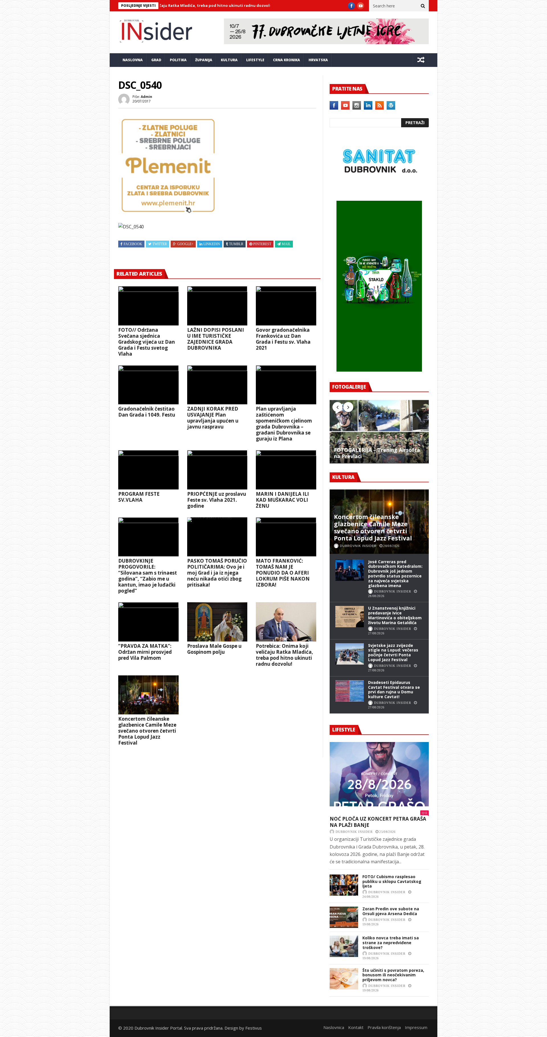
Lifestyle (255, 60)
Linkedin (211, 244)
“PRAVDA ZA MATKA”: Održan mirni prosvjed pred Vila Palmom (145, 652)
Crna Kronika (286, 60)
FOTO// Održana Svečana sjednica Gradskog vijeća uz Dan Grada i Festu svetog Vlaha (146, 342)
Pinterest (262, 244)
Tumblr (236, 244)
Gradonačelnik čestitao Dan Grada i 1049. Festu (146, 411)
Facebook (133, 244)
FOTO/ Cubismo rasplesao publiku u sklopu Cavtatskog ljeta (391, 881)
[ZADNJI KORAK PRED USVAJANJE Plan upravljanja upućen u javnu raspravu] (217, 385)
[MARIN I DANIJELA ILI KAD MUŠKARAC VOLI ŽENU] (286, 469)
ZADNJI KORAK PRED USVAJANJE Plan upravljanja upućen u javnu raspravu (212, 417)
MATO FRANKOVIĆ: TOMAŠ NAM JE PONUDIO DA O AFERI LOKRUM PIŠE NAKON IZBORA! (283, 573)
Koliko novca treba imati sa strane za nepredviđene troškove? (390, 942)
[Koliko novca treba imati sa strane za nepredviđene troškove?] (344, 946)
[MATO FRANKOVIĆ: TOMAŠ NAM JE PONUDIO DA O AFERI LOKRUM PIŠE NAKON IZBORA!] (286, 537)
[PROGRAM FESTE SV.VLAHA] (148, 469)
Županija (203, 60)
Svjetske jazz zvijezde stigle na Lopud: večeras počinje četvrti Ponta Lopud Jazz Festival (393, 652)
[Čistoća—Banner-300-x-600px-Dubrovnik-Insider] (379, 370)
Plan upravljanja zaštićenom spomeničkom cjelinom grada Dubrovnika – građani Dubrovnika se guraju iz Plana (284, 423)
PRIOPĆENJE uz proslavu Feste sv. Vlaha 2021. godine (216, 500)
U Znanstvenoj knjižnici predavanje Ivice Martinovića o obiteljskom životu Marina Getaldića (395, 615)
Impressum (416, 1027)
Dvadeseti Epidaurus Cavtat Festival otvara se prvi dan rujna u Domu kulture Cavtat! (394, 689)
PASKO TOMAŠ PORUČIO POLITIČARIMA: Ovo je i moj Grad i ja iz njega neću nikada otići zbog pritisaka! (217, 573)
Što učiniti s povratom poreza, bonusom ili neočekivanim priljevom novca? (393, 975)
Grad (156, 60)
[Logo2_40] (379, 188)
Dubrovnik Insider (358, 546)
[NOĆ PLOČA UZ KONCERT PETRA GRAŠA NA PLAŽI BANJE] (379, 774)
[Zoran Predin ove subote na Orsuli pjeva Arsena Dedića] (344, 917)
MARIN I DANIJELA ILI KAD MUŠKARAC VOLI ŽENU (282, 500)
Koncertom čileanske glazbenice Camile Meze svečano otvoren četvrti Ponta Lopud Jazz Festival (147, 731)
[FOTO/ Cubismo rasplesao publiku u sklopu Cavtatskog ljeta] (344, 885)
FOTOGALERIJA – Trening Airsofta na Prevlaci (377, 453)
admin (146, 96)
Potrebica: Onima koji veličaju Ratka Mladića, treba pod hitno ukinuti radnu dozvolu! (284, 655)
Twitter (159, 244)
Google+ (185, 244)
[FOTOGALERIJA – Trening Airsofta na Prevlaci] (379, 431)
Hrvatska (318, 60)
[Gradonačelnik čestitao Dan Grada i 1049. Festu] (148, 385)
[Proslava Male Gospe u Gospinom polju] (217, 622)
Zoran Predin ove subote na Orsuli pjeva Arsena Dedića (390, 911)
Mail (286, 244)
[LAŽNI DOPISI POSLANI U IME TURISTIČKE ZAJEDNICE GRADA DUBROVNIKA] (217, 305)
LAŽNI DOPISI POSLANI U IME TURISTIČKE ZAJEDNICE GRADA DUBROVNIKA (215, 339)
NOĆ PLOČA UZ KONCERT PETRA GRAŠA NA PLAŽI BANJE (378, 821)
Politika (178, 60)
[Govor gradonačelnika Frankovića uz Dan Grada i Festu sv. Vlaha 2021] (286, 305)
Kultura (229, 60)
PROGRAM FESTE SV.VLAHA (139, 497)
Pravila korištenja (384, 1027)
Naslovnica (333, 1027)
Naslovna (133, 60)
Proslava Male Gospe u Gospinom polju (214, 649)
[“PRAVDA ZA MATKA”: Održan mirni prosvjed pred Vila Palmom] (148, 622)
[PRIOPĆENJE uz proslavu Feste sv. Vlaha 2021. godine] (217, 469)
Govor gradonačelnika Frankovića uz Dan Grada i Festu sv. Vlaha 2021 (283, 339)
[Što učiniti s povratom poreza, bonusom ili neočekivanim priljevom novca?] (344, 978)
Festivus (253, 1028)
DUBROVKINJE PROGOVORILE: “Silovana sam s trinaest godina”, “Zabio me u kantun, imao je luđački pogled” (147, 576)
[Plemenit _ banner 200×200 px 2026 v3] (168, 213)
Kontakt (356, 1027)
